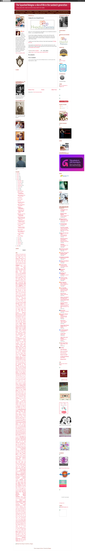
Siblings (21, 479)
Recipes (19, 467)
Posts (62, 106)
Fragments (21, 335)
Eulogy (21, 324)
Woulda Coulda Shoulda (63, 214)
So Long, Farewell (63, 330)
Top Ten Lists (23, 516)
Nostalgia (18, 446)
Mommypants (20, 421)
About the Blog (62, 258)
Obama (20, 447)
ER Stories (24, 313)
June (19, 189)
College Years (23, 297)
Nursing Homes (23, 446)
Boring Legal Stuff (50, 13)
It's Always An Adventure (63, 273)
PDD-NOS (17, 456)
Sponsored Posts (18, 497)
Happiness (17, 352)
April (19, 239)
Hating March (23, 353)
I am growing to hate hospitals (21, 364)
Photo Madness (22, 457)
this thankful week (63, 224)
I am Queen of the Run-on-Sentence (21, 372)
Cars (25, 291)
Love (25, 410)
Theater (24, 512)
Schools (21, 475)
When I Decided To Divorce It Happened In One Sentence (64, 284)
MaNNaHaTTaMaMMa (64, 257)
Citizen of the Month (64, 297)
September (20, 185)
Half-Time (19, 200)
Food (19, 332)
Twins (25, 519)
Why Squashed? (53, 11)
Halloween (20, 348)
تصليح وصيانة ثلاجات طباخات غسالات (63, 322)
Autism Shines (18, 269)
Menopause (17, 416)
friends (25, 336)
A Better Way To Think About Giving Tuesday (64, 220)
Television (21, 506)
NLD (16, 446)
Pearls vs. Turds (21, 456)
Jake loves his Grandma (20, 394)
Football (21, 332)
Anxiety (22, 260)
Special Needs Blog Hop (21, 491)
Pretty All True (63, 293)
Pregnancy (17, 463)
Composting (17, 299)
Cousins (21, 299)
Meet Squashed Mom (44, 11)
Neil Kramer (17, 443)
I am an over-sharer (20, 362)
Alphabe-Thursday (19, 258)
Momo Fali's (62, 310)
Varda (23, 31)
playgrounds (24, 458)
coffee (19, 297)
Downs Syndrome (18, 308)
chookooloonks (63, 223)
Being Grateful (18, 277)
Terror (19, 507)
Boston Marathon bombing (22, 287)
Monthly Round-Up (22, 422)
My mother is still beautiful (21, 439)
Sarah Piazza (62, 320)
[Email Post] (41, 50)
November (20, 182)
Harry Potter (18, 353)
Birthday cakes (23, 279)
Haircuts (17, 348)
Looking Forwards (19, 410)
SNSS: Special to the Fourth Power (21, 196)
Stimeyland (62, 269)
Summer (17, 502)
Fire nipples (62, 210)
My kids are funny (18, 433)
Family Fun (21, 326)
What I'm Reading (21, 528)
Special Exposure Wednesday (21, 490)
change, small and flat (64, 294)
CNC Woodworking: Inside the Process (63, 235)
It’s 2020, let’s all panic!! (64, 274)
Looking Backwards (22, 409)
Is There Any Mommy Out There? (64, 357)
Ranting (21, 465)
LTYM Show (18, 411)
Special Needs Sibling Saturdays (21, 495)
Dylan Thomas (18, 311)
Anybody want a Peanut (34, 47)
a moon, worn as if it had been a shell (64, 253)
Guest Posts (21, 347)
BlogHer (20, 286)
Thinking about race (19, 513)
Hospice (24, 357)
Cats (22, 292)
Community (24, 298)
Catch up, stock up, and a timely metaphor (64, 216)
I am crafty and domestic (21, 363)
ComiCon (17, 298)
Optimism (17, 453)
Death (24, 302)
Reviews (17, 470)
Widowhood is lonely (20, 534)
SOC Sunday (18, 484)
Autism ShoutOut (23, 269)
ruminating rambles (22, 470)
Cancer (19, 291)
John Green (21, 397)
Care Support (22, 291)
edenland (62, 244)
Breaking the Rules (22, 290)
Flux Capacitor (63, 282)
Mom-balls (24, 420)
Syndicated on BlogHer (22, 505)
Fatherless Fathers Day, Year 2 (21, 203)
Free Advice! (62, 261)
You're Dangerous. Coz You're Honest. (64, 246)
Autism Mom (23, 268)
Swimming (17, 505)
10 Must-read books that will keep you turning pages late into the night (64, 229)
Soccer (22, 484)
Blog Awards (23, 281)
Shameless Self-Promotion (21, 478)
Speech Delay (23, 496)
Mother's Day (18, 423)
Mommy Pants (63, 359)
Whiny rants (18, 531)
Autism (32, 52)
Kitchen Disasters (23, 399)
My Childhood (22, 429)
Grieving (17, 346)
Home (42, 89)
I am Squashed (22, 373)
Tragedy (22, 519)
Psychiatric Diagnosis (22, 464)
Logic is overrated (23, 407)
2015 (18, 173)
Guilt (25, 347)
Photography (18, 458)
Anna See (24, 258)
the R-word (21, 512)
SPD (22, 488)
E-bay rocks (23, 311)
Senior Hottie (21, 476)
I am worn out (18, 375)
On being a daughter (21, 223)
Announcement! (63, 254)
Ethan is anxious (23, 319)
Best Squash (29, 11)
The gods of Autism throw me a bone (21, 227)
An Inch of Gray (63, 264)
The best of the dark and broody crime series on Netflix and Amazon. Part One (64, 306)
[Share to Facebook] (46, 50)
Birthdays (17, 280)
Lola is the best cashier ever (20, 408)
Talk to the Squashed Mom (63, 11)
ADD (19, 257)
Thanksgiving (22, 507)
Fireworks (24, 331)
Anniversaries (18, 259)
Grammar (17, 345)
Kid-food (24, 398)
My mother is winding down (20, 440)
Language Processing (19, 401)
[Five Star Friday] (71, 170)
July (18, 188)
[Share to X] (45, 50)
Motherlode (24, 423)
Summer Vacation (22, 502)
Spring (24, 497)
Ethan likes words (18, 322)
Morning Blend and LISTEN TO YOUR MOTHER (63, 317)
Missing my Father (19, 417)
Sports (22, 497)
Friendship (17, 337)
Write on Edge (23, 538)
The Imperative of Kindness (63, 340)
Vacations (24, 520)
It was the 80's (18, 386)
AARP (16, 257)
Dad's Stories (21, 301)
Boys (16, 288)
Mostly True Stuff (63, 354)
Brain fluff (17, 289)
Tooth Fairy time (21, 515)
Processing (17, 464)
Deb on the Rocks (64, 351)
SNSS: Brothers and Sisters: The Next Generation (21, 218)
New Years (24, 444)
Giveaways (17, 343)
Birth (19, 279)
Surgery (24, 504)
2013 (18, 176)
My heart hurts (22, 431)
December (20, 180)
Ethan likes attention (22, 321)
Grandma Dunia (23, 345)
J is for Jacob (20, 199)
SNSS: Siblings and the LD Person (21, 231)
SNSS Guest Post (22, 483)
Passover (24, 455)
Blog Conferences (19, 282)
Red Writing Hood (20, 468)
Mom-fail (17, 421)
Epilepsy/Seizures (18, 313)
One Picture (20, 197)
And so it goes (20, 229)
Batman (17, 274)
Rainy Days (17, 465)
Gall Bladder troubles (22, 338)
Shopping (17, 479)
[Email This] (43, 50)
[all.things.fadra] (64, 379)
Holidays (24, 355)
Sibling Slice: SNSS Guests (40, 13)
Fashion (17, 330)
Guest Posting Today (38, 52)
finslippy (62, 347)
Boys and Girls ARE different (21, 288)
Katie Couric (21, 398)
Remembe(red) (23, 469)
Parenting (20, 455)
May (19, 237)
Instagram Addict (23, 385)
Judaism (24, 397)
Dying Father (20, 309)
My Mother (22, 436)
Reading (24, 465)
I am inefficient (21, 365)
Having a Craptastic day (20, 354)
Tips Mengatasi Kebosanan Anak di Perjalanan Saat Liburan (64, 240)
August (19, 186)
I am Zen (22, 375)
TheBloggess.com (64, 209)
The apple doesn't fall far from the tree (21, 508)
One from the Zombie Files (21, 452)
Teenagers (17, 506)
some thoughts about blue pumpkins (64, 279)
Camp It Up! (62, 334)
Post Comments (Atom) (37, 92)
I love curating (23, 379)
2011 (18, 179)
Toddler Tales (22, 514)
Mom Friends (20, 418)
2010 (18, 245)
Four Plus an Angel (64, 227)
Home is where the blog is (20, 11)
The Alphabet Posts (29, 13)
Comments (63, 108)
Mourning (17, 424)
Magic (22, 411)
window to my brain (22, 536)
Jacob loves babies (19, 389)
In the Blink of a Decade (64, 311)
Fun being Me (23, 337)
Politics (17, 459)
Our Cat (19, 454)
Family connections (19, 325)
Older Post (54, 89)
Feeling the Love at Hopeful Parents (21, 221)
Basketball (24, 273)
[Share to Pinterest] (47, 50)
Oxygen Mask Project (64, 325)
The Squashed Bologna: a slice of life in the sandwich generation (41, 5)
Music (25, 424)
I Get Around (36, 11)
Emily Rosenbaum (64, 238)
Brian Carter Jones (63, 249)
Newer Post (31, 89)
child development (19, 296)
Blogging (21, 285)
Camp (17, 291)
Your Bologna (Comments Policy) (61, 13)
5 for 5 (23, 256)
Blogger (49, 548)
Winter (17, 537)
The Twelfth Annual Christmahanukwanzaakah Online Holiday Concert (64, 299)
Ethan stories (23, 323)
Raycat (42, 548)
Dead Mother (20, 302)
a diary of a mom (63, 277)
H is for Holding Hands (20, 225)
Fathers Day (20, 330)
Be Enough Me (20, 274)
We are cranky (21, 525)
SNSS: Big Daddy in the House (21, 205)
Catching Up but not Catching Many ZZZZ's (64, 266)
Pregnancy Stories (23, 463)
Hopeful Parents (45, 52)
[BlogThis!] (44, 50)
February (19, 242)
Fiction (20, 331)
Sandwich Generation (20, 474)
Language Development (21, 400)
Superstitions (17, 503)
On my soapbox (23, 451)
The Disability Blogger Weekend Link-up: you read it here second (64, 289)
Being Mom (20, 278)
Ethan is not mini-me (19, 320)
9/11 (25, 256)
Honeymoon (24, 356)
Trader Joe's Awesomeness (21, 517)
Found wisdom (20, 334)
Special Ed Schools (22, 489)
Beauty (19, 275)
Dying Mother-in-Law (22, 310)
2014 (18, 174)
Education (17, 312)
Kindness (17, 399)
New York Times (23, 445)
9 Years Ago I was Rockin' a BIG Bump (21, 211)
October (19, 183)
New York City (18, 445)
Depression (20, 304)
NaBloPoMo (17, 442)
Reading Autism (18, 466)
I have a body (22, 377)
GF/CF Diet (24, 342)
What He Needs (20, 191)
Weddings (21, 527)
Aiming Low (24, 257)
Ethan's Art (17, 324)
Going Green (23, 343)
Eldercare (24, 312)
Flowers (17, 332)
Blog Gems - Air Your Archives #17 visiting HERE (21, 214)
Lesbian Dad (62, 333)
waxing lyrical (20, 524)
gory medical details (22, 344)
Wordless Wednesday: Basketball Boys (21, 208)
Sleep (25, 480)
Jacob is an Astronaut (22, 388)
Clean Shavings (63, 349)
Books (23, 286)
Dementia (17, 303)
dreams (22, 308)
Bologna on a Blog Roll (19, 13)
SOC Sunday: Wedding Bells (21, 193)
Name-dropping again (23, 442)
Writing (17, 539)
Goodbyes (17, 344)
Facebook (24, 324)
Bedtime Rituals (23, 276)
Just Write (17, 398)
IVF (21, 386)
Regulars (61, 270)
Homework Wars (19, 356)
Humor (20, 358)
